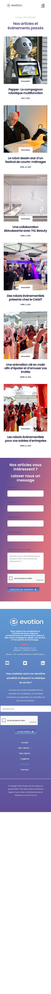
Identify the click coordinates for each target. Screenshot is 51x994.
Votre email (12, 502)
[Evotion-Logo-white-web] (25, 618)
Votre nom (12, 487)
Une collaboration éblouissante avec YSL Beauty (25, 229)
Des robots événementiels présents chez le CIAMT (25, 298)
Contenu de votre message (19, 549)
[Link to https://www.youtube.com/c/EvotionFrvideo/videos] (7, 663)
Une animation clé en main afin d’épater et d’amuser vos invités (25, 368)
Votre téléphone (14, 517)
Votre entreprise (14, 532)
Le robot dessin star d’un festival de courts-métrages (25, 160)
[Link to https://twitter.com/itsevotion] (25, 663)
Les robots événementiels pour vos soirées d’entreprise (25, 439)
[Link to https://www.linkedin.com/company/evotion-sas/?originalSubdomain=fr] (43, 663)
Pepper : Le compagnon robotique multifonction (25, 91)
